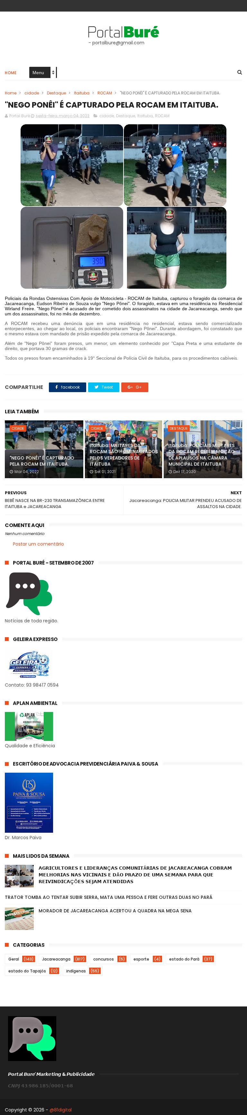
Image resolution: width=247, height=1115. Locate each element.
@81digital (61, 1110)
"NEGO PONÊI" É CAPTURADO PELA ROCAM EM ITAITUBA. (42, 461)
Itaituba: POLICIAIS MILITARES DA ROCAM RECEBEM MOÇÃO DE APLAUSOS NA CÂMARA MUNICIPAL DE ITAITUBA (202, 455)
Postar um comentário (38, 544)
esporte (141, 959)
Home (10, 72)
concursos (103, 959)
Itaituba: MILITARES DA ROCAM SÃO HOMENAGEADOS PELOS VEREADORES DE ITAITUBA (124, 455)
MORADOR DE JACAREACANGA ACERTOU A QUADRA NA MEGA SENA (115, 911)
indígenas (76, 971)
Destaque (56, 93)
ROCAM (104, 93)
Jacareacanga (56, 959)
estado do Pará (184, 959)
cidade (31, 93)
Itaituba (81, 93)
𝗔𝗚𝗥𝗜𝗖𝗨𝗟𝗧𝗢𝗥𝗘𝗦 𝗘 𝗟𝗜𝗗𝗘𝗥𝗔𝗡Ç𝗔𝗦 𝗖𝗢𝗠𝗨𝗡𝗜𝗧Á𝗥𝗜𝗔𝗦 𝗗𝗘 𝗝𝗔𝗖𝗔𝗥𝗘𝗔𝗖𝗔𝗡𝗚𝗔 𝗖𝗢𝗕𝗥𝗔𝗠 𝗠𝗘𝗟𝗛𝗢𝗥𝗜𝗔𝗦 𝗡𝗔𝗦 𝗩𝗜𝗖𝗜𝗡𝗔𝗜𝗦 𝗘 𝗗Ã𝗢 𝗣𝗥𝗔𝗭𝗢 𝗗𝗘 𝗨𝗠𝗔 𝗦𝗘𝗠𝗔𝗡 (135, 875)
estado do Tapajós (27, 971)
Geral (13, 959)
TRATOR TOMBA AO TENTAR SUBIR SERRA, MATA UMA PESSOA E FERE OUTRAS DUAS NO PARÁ (108, 897)
